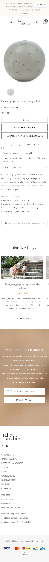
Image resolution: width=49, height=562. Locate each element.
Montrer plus (24, 318)
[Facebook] (6, 445)
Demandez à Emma (35, 222)
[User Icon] (37, 22)
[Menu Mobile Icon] (3, 22)
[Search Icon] (11, 22)
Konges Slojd (9, 107)
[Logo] (24, 22)
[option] (24, 61)
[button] (40, 4)
